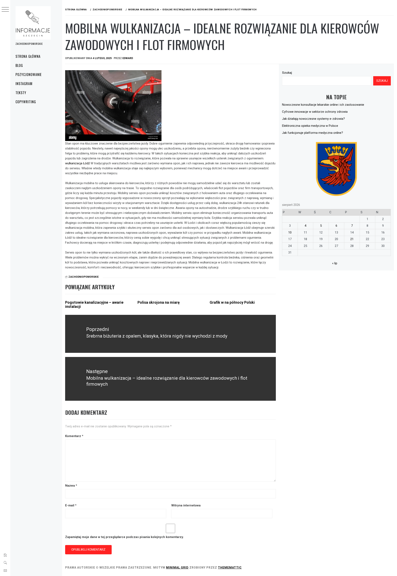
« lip (334, 263)
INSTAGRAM (24, 83)
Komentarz (74, 436)
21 (352, 239)
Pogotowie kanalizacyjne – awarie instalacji (94, 304)
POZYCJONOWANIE (29, 74)
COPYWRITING (26, 101)
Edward (127, 58)
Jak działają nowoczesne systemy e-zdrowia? (313, 119)
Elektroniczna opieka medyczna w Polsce (310, 126)
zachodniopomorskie (83, 276)
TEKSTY (21, 92)
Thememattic (230, 567)
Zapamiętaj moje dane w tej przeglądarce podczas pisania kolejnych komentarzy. (124, 537)
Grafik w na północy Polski (232, 302)
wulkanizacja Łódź (77, 163)
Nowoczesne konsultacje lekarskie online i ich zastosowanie (323, 105)
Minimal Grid (177, 567)
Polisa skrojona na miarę (159, 302)
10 (290, 232)
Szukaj (287, 73)
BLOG (19, 65)
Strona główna (28, 56)
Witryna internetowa (186, 505)
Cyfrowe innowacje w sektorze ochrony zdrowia (315, 112)
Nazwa (71, 485)
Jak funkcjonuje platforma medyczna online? (312, 133)
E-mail (71, 505)
